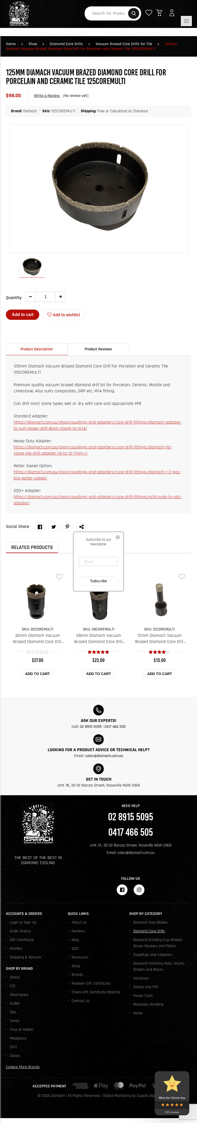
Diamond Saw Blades (150, 922)
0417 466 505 (115, 726)
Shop (32, 44)
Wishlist (16, 948)
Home (11, 44)
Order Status (20, 931)
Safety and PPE (146, 987)
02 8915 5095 (91, 726)
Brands (77, 974)
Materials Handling (148, 1004)
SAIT (13, 1047)
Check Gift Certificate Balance (96, 992)
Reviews (78, 931)
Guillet (15, 1003)
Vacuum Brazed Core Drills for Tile (124, 44)
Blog (75, 940)
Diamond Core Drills (66, 44)
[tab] (37, 349)
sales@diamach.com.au (104, 756)
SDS (75, 948)
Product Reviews (98, 349)
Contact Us (81, 1001)
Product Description (37, 349)
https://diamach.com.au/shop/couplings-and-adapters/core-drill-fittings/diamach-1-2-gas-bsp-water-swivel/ (97, 475)
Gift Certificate (22, 940)
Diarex (15, 1055)
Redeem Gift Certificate (91, 983)
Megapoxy (18, 1038)
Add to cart (22, 314)
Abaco (15, 977)
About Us (79, 922)
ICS (12, 986)
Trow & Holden (22, 1029)
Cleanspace (19, 994)
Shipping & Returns (26, 957)
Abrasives (141, 978)
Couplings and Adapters (152, 954)
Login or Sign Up (23, 922)
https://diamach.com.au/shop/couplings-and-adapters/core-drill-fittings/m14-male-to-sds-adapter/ (98, 500)
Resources (80, 957)
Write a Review (47, 95)
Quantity (14, 298)
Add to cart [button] (37, 674)
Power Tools (143, 995)
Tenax (14, 1021)
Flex (13, 1012)
